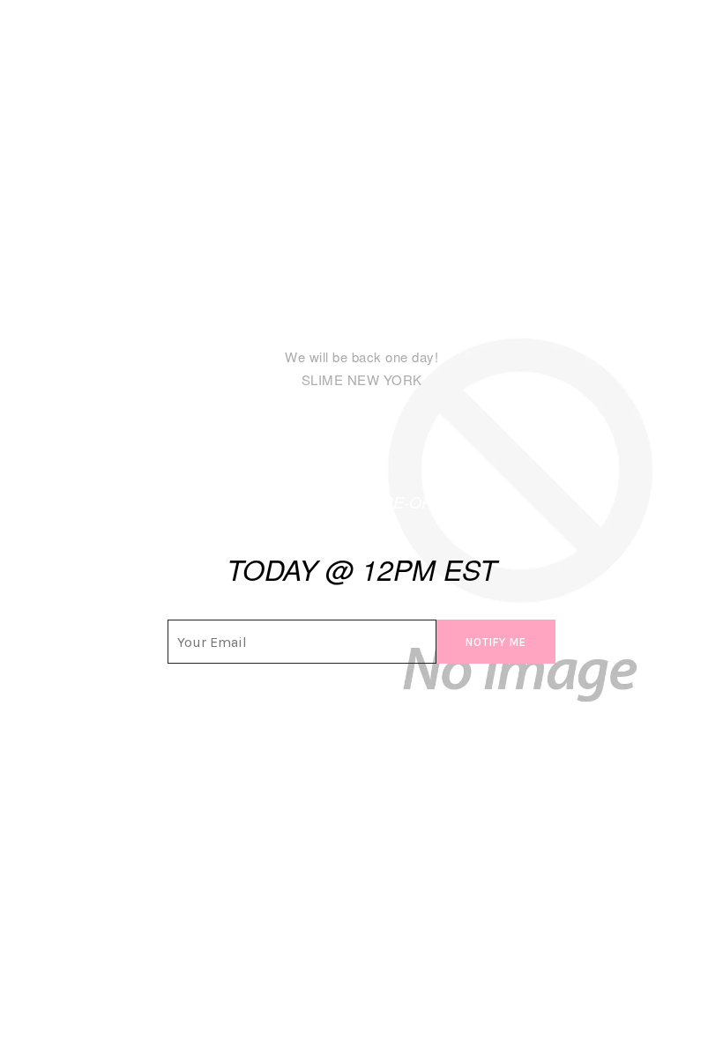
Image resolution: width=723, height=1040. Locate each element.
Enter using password (630, 49)
